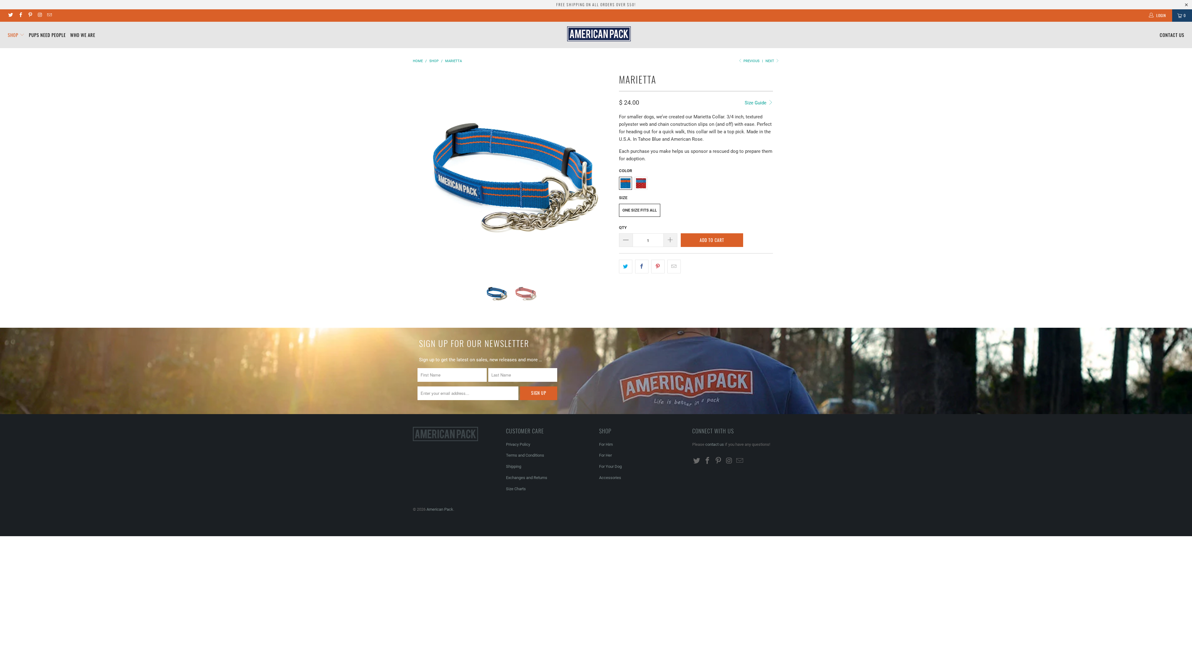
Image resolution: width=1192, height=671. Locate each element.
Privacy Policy (518, 444)
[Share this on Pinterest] (658, 266)
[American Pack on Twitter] (10, 15)
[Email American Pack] (49, 15)
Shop (14, 34)
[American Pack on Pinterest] (30, 15)
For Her (605, 455)
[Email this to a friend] (674, 266)
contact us (714, 444)
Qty (623, 227)
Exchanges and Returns (526, 477)
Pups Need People (47, 34)
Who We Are (82, 34)
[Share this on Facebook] (641, 266)
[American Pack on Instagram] (39, 15)
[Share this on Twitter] (625, 266)
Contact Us (1172, 34)
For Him (606, 444)
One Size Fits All (639, 210)
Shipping (513, 466)
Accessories (610, 477)
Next (770, 61)
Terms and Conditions (525, 455)
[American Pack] (599, 34)
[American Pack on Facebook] (20, 15)
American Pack (440, 509)
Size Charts (516, 488)
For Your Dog (610, 466)
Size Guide (756, 103)
